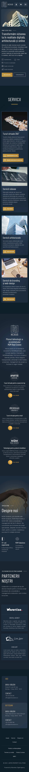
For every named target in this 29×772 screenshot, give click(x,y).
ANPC (14, 756)
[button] (21, 4)
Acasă (7, 738)
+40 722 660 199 (9, 722)
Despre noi (20, 738)
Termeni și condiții (9, 752)
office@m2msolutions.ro (11, 697)
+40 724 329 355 (9, 695)
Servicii (13, 738)
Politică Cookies (20, 752)
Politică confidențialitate (14, 748)
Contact (14, 742)
